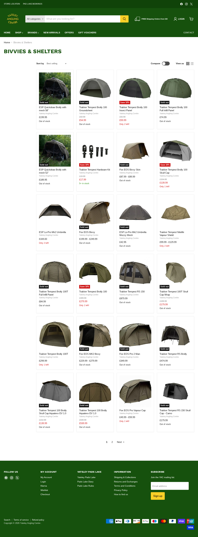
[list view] (192, 63)
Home (7, 32)
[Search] (124, 18)
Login (43, 481)
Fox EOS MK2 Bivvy (89, 354)
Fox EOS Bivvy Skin (129, 169)
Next (119, 442)
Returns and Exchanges (126, 481)
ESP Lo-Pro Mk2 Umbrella (52, 232)
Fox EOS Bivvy (87, 232)
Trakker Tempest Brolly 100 (93, 291)
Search (7, 520)
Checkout (45, 494)
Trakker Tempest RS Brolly (173, 354)
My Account (46, 477)
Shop (18, 32)
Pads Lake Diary (85, 481)
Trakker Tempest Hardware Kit (94, 169)
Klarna (44, 486)
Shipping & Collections (125, 477)
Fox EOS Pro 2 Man (129, 354)
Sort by (40, 63)
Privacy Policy (120, 490)
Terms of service (21, 520)
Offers (69, 32)
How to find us (121, 494)
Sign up (157, 495)
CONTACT (188, 32)
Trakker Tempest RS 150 (132, 291)
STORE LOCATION (12, 4)
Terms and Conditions (124, 486)
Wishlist (44, 490)
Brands (33, 32)
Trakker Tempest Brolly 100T (53, 354)
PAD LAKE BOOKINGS (32, 4)
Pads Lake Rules (85, 486)
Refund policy (38, 520)
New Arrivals (51, 32)
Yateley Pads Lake (86, 477)
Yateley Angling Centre (48, 113)
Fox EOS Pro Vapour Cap (132, 410)
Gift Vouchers (87, 32)
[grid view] (188, 63)
